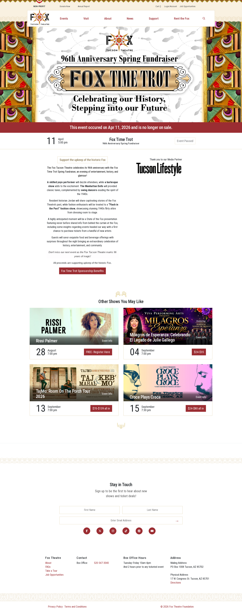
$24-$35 (199, 352)
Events (64, 18)
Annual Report (84, 6)
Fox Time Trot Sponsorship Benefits (82, 271)
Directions (175, 582)
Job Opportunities (187, 6)
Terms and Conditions (75, 606)
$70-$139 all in (101, 408)
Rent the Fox (181, 18)
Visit (86, 18)
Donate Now (65, 6)
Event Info (107, 340)
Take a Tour (51, 570)
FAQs (48, 566)
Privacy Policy (55, 606)
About (107, 18)
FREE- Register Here (98, 352)
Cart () (158, 6)
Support (154, 18)
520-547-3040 (101, 562)
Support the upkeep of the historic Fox (83, 160)
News (130, 18)
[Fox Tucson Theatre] (38, 18)
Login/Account (170, 6)
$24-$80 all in (196, 408)
